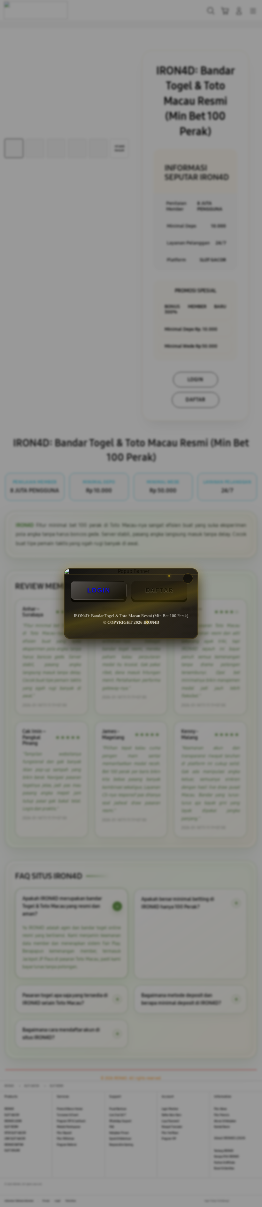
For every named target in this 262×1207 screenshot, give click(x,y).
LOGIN (98, 590)
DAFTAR (159, 590)
